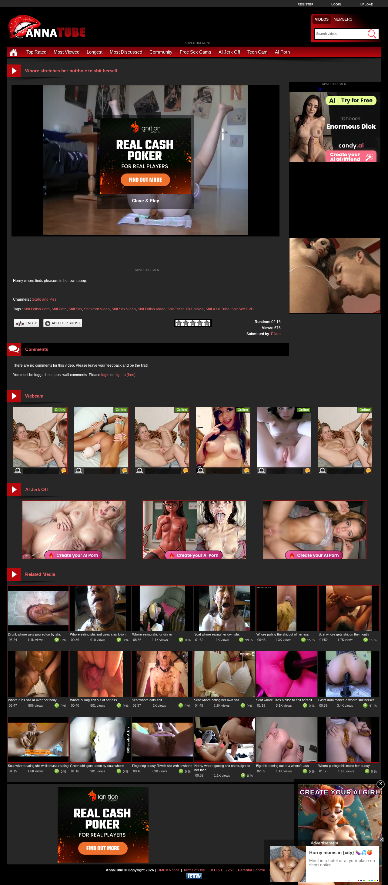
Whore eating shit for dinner (152, 634)
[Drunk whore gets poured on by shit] (38, 630)
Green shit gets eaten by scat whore (97, 766)
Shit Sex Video (124, 309)
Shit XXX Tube (217, 309)
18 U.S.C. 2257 (221, 870)
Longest (94, 51)
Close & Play (145, 200)
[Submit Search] (372, 34)
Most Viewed (66, 51)
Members (343, 19)
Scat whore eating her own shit (216, 634)
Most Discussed (126, 51)
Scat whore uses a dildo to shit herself (284, 700)
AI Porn (282, 51)
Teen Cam (257, 51)
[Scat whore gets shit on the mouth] (349, 630)
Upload (366, 4)
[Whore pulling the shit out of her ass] (286, 630)
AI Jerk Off (229, 51)
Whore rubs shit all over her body (32, 700)
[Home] (14, 52)
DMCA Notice (168, 870)
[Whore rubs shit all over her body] (38, 695)
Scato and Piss (44, 299)
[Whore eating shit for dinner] (162, 630)
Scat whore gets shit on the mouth (344, 634)
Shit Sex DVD (242, 309)
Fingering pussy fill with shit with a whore (162, 766)
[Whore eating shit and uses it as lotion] (100, 630)
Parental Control (251, 870)
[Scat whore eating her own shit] (224, 630)
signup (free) (125, 375)
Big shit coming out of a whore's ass (282, 766)
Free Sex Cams (195, 51)
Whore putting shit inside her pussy (344, 766)
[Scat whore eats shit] (162, 695)
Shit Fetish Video (152, 309)
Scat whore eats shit (147, 700)
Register (305, 4)
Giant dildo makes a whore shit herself (346, 700)
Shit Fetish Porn (37, 309)
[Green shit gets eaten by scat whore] (100, 761)
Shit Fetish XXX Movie (185, 309)
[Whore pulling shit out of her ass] (100, 695)
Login (336, 4)
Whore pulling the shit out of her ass (282, 634)
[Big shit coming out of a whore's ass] (286, 761)
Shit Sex (75, 309)
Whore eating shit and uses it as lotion (97, 634)
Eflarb (276, 334)
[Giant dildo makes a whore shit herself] (348, 695)
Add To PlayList (66, 323)
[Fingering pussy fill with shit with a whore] (162, 761)
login (105, 375)
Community (160, 51)
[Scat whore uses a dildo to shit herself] (286, 695)
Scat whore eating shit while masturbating (38, 766)
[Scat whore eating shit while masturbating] (38, 761)
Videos (322, 19)
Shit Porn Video (97, 309)
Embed (31, 323)
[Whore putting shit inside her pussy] (348, 761)
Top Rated (36, 51)
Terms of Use (194, 870)
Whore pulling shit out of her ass (93, 700)
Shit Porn (59, 309)
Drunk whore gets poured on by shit (34, 634)
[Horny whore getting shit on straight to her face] (224, 761)
